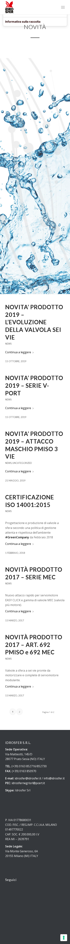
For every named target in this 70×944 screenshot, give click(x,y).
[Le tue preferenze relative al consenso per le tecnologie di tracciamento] (63, 937)
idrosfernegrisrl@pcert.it (28, 783)
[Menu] (63, 7)
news (8, 343)
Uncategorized (22, 462)
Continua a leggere (18, 352)
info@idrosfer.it (54, 778)
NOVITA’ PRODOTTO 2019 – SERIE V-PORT (34, 385)
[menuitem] (63, 7)
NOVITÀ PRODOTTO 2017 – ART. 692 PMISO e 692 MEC (33, 645)
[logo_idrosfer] (29, 7)
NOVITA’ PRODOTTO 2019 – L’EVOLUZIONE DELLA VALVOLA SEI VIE (34, 322)
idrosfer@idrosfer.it (28, 778)
